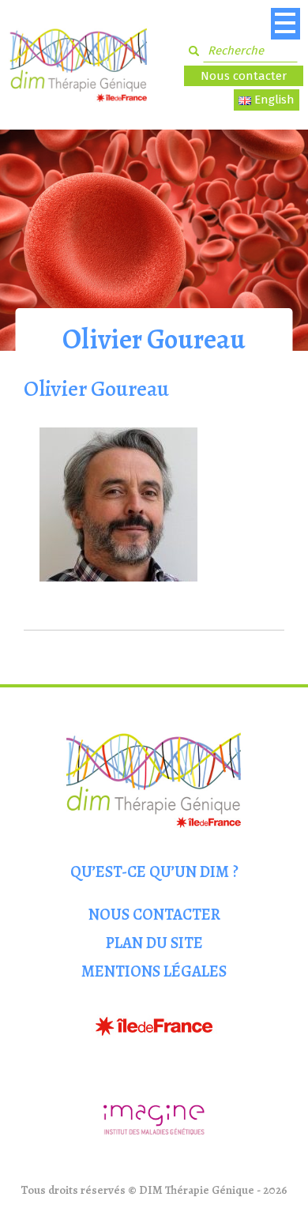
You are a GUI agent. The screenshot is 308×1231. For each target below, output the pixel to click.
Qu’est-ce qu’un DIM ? (154, 872)
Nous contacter (244, 76)
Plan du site (154, 943)
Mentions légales (154, 971)
